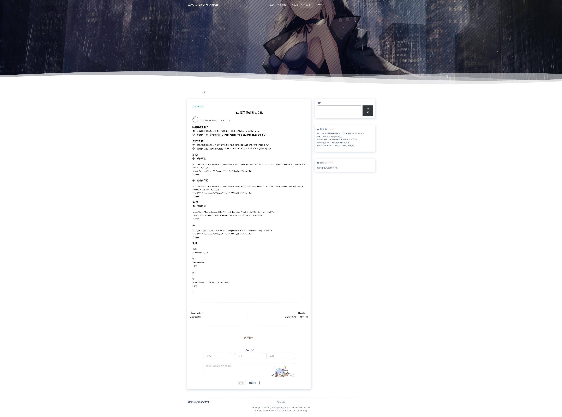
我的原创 (281, 5)
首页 (272, 5)
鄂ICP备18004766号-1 (265, 411)
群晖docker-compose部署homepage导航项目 (336, 146)
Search (320, 5)
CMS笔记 (305, 5)
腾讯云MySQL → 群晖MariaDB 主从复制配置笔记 (337, 139)
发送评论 (252, 383)
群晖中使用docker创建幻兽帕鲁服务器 (333, 142)
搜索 (319, 103)
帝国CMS (198, 106)
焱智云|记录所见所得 (203, 5)
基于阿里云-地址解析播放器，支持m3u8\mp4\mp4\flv (340, 133)
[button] (241, 383)
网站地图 (281, 401)
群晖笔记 (293, 5)
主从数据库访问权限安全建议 (329, 136)
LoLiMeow (305, 407)
